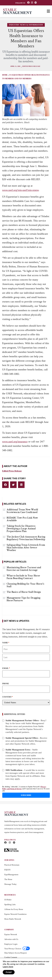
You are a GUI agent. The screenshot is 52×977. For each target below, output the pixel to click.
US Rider (7, 900)
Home (5, 75)
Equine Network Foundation (15, 914)
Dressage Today (10, 884)
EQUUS (7, 870)
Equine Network (10, 934)
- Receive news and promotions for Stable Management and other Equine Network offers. (26, 741)
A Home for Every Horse (13, 909)
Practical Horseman (11, 865)
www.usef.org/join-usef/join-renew (20, 190)
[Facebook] (28, 2)
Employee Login (10, 944)
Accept (9, 972)
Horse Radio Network (12, 919)
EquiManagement (11, 874)
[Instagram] (32, 2)
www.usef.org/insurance (15, 441)
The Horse (8, 879)
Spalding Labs (10, 904)
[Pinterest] (36, 2)
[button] (5, 484)
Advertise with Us (11, 939)
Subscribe (26, 795)
